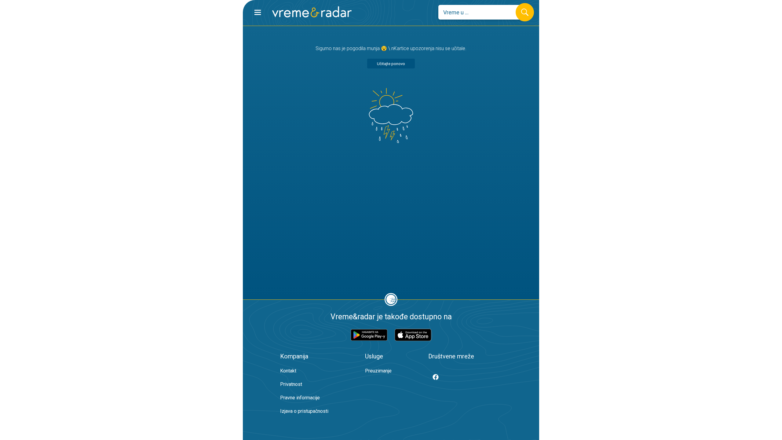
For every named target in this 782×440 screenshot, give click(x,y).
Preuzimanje (378, 371)
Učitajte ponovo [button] (391, 63)
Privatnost (291, 384)
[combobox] (481, 12)
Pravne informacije (300, 398)
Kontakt (288, 371)
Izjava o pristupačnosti (304, 411)
